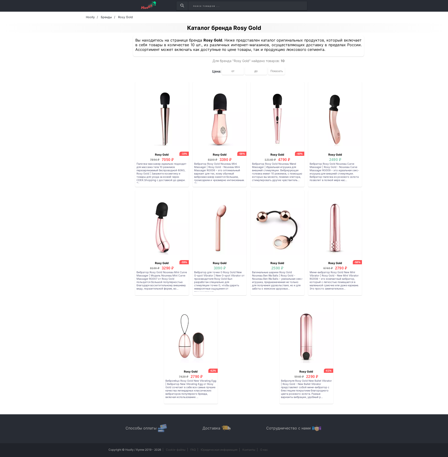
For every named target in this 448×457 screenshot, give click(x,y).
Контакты (248, 449)
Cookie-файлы (176, 449)
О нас (264, 449)
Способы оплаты (141, 428)
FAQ (193, 449)
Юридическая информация (219, 449)
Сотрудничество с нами (288, 428)
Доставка (211, 428)
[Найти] (182, 5)
